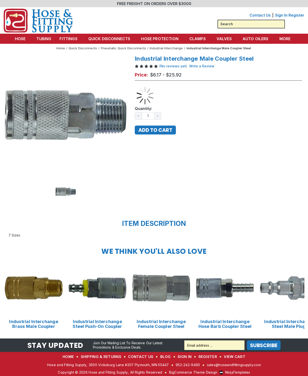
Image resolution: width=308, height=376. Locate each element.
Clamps (197, 38)
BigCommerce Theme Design (193, 372)
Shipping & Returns (101, 356)
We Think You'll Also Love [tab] (154, 251)
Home (68, 356)
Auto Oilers (256, 38)
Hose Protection (159, 38)
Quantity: (143, 108)
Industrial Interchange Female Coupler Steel (161, 324)
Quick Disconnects (109, 38)
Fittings (68, 38)
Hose (20, 38)
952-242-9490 (188, 365)
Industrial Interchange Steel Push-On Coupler (97, 324)
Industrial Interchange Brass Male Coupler (33, 324)
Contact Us (260, 15)
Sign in (281, 15)
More (285, 38)
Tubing (43, 38)
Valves (224, 38)
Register (296, 15)
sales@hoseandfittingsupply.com (234, 365)
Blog (165, 356)
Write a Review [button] (201, 66)
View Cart (234, 356)
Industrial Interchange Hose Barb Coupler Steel (225, 324)
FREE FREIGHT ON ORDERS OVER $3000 (154, 3)
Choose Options (33, 288)
